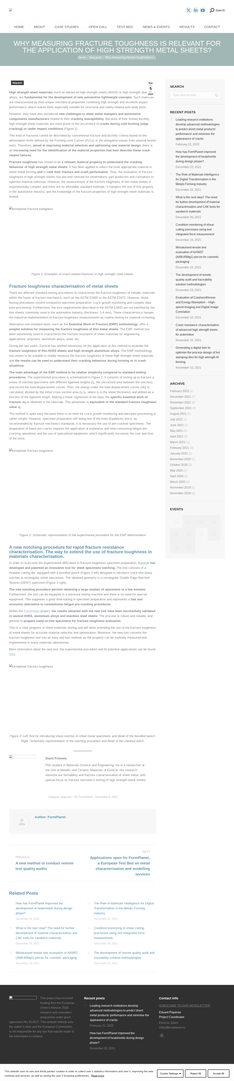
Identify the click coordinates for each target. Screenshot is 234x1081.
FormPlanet (31, 611)
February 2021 (179, 447)
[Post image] (10, 903)
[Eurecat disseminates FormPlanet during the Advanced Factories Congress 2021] (176, 546)
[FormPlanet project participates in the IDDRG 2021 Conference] (214, 534)
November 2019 (180, 487)
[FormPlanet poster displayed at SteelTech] (176, 534)
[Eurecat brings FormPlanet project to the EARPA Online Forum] (201, 521)
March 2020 (177, 481)
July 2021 (176, 419)
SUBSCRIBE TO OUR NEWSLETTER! (184, 1005)
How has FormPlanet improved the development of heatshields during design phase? (44, 908)
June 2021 (177, 425)
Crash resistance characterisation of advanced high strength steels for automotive (197, 329)
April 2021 (176, 436)
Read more (97, 1075)
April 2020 (176, 476)
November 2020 (180, 459)
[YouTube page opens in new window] (203, 10)
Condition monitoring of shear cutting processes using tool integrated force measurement (119, 933)
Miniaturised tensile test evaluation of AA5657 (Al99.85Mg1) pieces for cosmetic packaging (47, 955)
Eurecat (143, 563)
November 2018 (180, 493)
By (83, 796)
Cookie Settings (169, 1073)
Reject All (195, 1073)
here (12, 654)
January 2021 (179, 453)
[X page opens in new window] (188, 10)
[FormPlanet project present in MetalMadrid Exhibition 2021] (189, 521)
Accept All (218, 1073)
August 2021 (178, 413)
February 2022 (179, 391)
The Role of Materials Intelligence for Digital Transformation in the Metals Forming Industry (124, 908)
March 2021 (177, 442)
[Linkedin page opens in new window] (196, 10)
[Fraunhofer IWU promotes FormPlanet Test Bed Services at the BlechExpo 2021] (214, 521)
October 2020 (179, 464)
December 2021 (180, 396)
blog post (17, 83)
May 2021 (176, 430)
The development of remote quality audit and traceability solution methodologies (124, 955)
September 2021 (181, 408)
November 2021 (180, 402)
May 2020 (176, 470)
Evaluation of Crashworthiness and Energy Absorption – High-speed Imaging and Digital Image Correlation (197, 304)
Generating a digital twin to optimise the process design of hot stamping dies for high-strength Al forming (198, 355)
